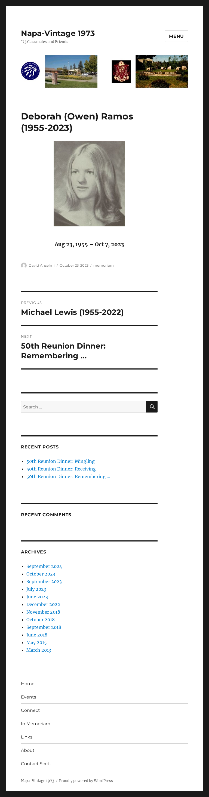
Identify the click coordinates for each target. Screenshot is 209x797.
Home (28, 683)
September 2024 (44, 566)
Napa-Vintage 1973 (58, 33)
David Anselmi (42, 265)
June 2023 (37, 596)
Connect (30, 710)
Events (28, 697)
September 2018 (43, 627)
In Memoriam (35, 723)
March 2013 (38, 650)
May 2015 (36, 642)
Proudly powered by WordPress (86, 780)
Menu (176, 36)
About (28, 750)
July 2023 (36, 589)
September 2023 (44, 581)
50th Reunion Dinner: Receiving (61, 469)
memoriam (103, 265)
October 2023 (40, 574)
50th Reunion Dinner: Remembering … (68, 476)
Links (26, 737)
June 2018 (36, 635)
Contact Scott (36, 763)
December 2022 (43, 604)
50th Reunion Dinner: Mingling (60, 461)
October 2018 (40, 619)
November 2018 (43, 612)
